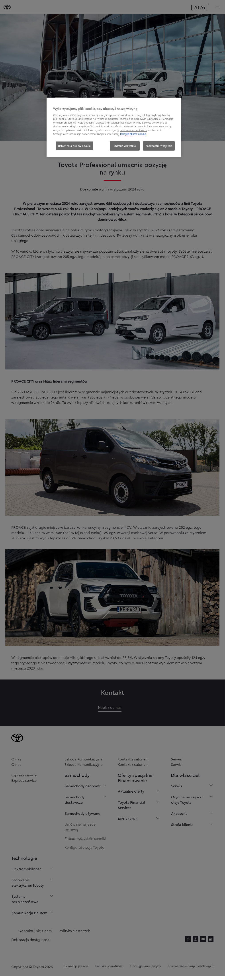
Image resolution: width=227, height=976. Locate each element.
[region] (114, 127)
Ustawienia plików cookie (74, 145)
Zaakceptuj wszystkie (159, 145)
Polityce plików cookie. (133, 134)
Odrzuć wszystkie (125, 145)
